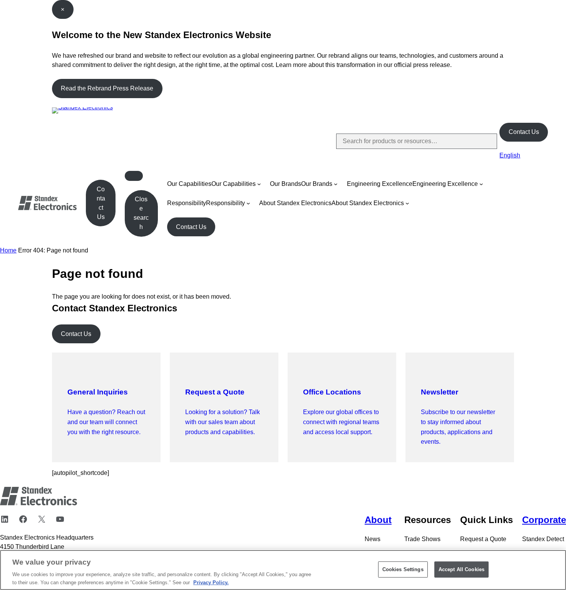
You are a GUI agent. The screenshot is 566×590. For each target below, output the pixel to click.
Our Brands (285, 184)
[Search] (485, 141)
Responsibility (186, 203)
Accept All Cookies (461, 569)
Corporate (544, 520)
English (509, 155)
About (378, 520)
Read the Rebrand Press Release (107, 88)
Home (8, 250)
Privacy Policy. (211, 582)
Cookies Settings (403, 569)
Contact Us (524, 132)
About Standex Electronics (295, 203)
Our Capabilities (189, 184)
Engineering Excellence (379, 184)
